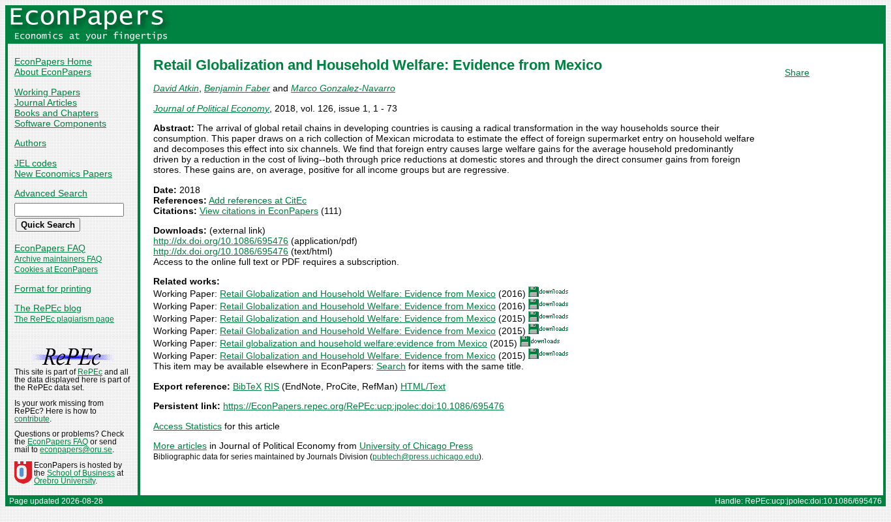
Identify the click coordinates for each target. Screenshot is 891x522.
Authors (30, 143)
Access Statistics (187, 426)
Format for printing (52, 288)
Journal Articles (45, 102)
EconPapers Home (53, 61)
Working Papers (47, 92)
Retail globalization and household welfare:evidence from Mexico (353, 343)
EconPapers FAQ (49, 248)
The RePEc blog (48, 308)
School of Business (81, 473)
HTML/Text (423, 386)
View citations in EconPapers (259, 211)
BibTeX (247, 386)
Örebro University (64, 481)
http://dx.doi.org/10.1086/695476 (220, 241)
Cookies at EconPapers (56, 269)
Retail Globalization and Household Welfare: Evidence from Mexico (358, 293)
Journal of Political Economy (211, 108)
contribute (32, 419)
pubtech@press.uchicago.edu (425, 457)
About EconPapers (52, 72)
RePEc (90, 372)
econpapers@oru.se (76, 449)
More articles (180, 445)
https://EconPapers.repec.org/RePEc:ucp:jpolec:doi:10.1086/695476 (363, 406)
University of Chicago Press (416, 445)
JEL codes (35, 163)
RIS (271, 386)
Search (391, 366)
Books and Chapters (56, 113)
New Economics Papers (63, 173)
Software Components (60, 123)
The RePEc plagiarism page (64, 319)
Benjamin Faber (237, 88)
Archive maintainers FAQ (58, 259)
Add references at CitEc (258, 200)
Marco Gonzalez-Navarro (343, 88)
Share (797, 72)
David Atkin (176, 88)
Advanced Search (50, 193)
